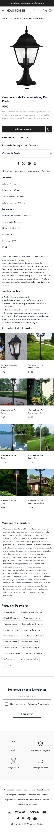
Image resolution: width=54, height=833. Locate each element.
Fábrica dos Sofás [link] (29, 642)
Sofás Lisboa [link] (9, 659)
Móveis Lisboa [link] (9, 612)
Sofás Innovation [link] (11, 630)
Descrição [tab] (7, 171)
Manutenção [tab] (33, 171)
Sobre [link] (18, 790)
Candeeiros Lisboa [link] (32, 618)
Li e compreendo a (29, 704)
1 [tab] (27, 88)
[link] (16, 10)
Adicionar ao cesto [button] (23, 129)
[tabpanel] (27, 57)
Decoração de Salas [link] (29, 659)
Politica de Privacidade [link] (38, 704)
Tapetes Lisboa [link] (10, 624)
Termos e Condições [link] (27, 804)
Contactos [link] (9, 790)
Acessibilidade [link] (43, 790)
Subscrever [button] (27, 714)
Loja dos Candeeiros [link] (34, 654)
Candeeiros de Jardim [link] (34, 18)
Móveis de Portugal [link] (30, 648)
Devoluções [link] (11, 795)
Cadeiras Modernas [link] (33, 636)
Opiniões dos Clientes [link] (38, 795)
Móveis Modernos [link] (11, 618)
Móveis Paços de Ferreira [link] (32, 612)
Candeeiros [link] (15, 18)
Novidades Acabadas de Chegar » (27, 3)
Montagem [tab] (20, 171)
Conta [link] (32, 790)
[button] (3, 10)
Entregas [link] (22, 795)
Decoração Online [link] (11, 636)
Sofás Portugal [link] (10, 648)
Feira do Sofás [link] (10, 642)
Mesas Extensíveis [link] (32, 630)
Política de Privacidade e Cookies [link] (33, 800)
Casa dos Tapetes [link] (11, 654)
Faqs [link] (25, 790)
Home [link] (4, 18)
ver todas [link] (7, 665)
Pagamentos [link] (10, 800)
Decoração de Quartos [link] (32, 624)
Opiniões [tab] (46, 171)
